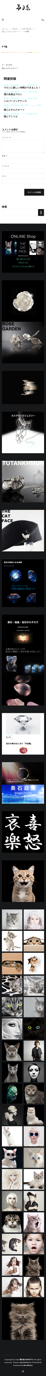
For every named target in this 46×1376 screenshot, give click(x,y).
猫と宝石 (24, 105)
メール (5, 166)
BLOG (6, 85)
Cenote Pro (24, 1362)
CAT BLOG (15, 85)
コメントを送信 (34, 192)
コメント (6, 137)
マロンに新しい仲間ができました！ (22, 88)
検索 (4, 206)
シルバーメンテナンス (15, 101)
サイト (4, 176)
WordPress (28, 1365)
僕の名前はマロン (13, 94)
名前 (4, 156)
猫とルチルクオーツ (10, 67)
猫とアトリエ (11, 116)
